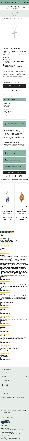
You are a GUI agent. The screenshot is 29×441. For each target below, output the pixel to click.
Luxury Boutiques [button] (6, 369)
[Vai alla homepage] (13, 7)
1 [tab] (11, 15)
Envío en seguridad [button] (13, 160)
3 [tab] (15, 15)
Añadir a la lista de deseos (10, 94)
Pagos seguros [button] (11, 153)
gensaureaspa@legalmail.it (8, 432)
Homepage (5, 18)
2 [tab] (13, 15)
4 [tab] (18, 15)
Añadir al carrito (15, 85)
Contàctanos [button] (5, 380)
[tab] (14, 99)
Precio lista (6, 55)
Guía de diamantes (15, 172)
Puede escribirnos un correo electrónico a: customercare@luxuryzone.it (14, 141)
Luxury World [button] (5, 373)
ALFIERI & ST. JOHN (8, 51)
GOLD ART (7, 209)
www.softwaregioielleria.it (18, 438)
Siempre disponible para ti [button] (15, 124)
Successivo (10, 243)
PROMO (5, 57)
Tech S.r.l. (5, 439)
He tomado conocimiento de (15, 411)
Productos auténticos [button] (13, 167)
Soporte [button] (4, 377)
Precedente (3, 243)
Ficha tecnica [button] (10, 99)
